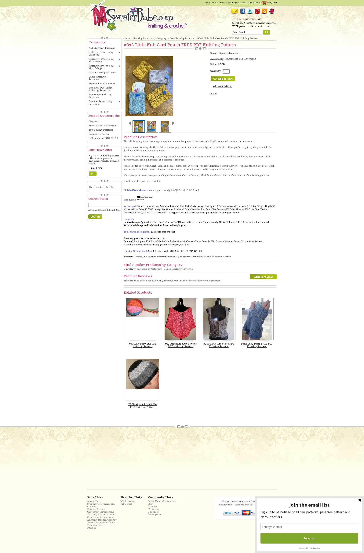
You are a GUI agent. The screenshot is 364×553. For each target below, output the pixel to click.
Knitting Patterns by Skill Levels (101, 60)
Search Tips (114, 210)
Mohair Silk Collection (102, 83)
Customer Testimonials (101, 512)
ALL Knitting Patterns (102, 48)
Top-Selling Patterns (101, 129)
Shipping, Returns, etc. (101, 504)
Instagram (154, 514)
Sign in (236, 3)
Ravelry (153, 506)
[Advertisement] (121, 458)
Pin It (213, 93)
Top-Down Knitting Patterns (100, 96)
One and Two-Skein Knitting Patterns (100, 89)
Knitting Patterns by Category (101, 53)
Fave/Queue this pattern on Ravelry (142, 181)
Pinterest (153, 509)
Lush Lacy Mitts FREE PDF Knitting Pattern (257, 345)
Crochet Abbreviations (100, 517)
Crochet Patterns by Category (100, 102)
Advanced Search (97, 210)
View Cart (272, 3)
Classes (93, 121)
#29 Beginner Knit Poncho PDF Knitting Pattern (181, 345)
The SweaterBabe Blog (102, 187)
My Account (211, 3)
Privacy (91, 527)
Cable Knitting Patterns (97, 78)
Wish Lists (224, 3)
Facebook (153, 512)
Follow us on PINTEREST (103, 138)
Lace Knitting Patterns (102, 72)
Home (127, 38)
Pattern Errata (95, 509)
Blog (150, 504)
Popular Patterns (99, 134)
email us (184, 244)
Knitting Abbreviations (101, 514)
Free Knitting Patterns (182, 38)
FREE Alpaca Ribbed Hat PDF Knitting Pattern (142, 405)
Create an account (252, 3)
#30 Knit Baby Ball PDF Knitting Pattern (142, 345)
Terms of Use (95, 525)
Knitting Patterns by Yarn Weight (101, 67)
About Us (92, 501)
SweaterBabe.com (229, 53)
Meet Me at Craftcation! (103, 125)
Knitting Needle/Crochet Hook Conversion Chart (101, 521)
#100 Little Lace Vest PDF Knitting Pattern (218, 345)
